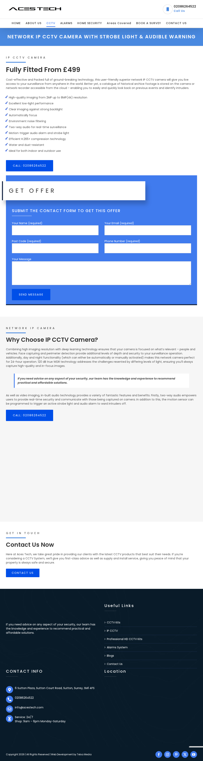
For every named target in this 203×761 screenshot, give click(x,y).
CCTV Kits (113, 622)
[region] (51, 730)
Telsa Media (84, 754)
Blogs (110, 656)
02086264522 (185, 8)
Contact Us (115, 664)
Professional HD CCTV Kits (124, 639)
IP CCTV (112, 631)
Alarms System (117, 647)
